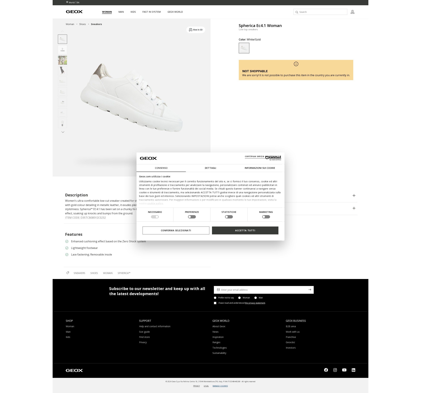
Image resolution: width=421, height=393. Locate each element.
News (215, 331)
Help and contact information (154, 326)
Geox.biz (290, 342)
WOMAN (107, 273)
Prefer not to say (226, 297)
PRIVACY (196, 386)
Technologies (247, 208)
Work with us (293, 331)
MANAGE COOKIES (220, 386)
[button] (62, 31)
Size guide (144, 331)
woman (70, 24)
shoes (82, 24)
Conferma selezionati (176, 230)
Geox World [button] (175, 11)
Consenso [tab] (161, 167)
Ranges (216, 342)
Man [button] (121, 11)
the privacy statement (255, 303)
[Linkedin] (353, 370)
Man (261, 297)
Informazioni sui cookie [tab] (260, 167)
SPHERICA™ (124, 273)
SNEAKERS (79, 273)
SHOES (94, 273)
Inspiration (218, 337)
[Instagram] (335, 370)
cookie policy (155, 203)
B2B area (291, 326)
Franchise (291, 337)
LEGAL (206, 386)
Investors (291, 347)
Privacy (143, 342)
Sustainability (219, 353)
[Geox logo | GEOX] (74, 370)
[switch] (192, 216)
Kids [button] (133, 11)
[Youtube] (344, 370)
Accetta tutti (245, 230)
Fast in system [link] (151, 11)
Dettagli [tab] (210, 167)
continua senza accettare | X (263, 156)
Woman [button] (107, 11)
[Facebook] (326, 370)
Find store (144, 337)
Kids (68, 337)
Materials (244, 196)
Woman (246, 297)
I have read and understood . (242, 303)
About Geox (218, 326)
